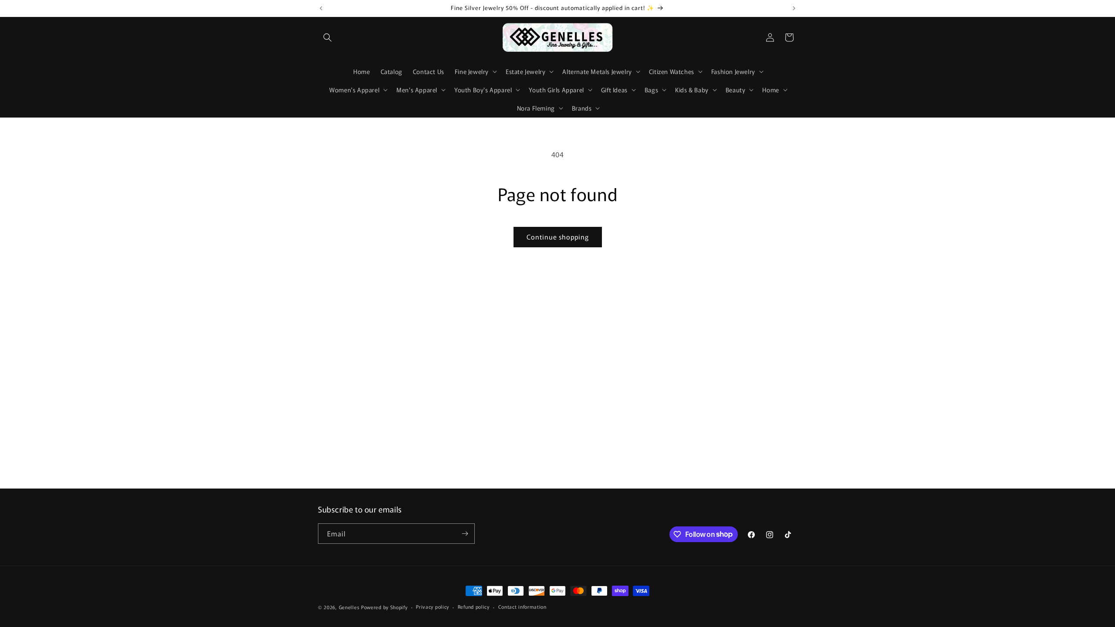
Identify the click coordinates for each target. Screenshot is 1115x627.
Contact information (522, 606)
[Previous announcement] (321, 8)
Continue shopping (558, 236)
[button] (327, 37)
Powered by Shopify (384, 606)
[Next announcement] (794, 8)
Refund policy (474, 606)
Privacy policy (432, 606)
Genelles (349, 606)
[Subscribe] (464, 533)
